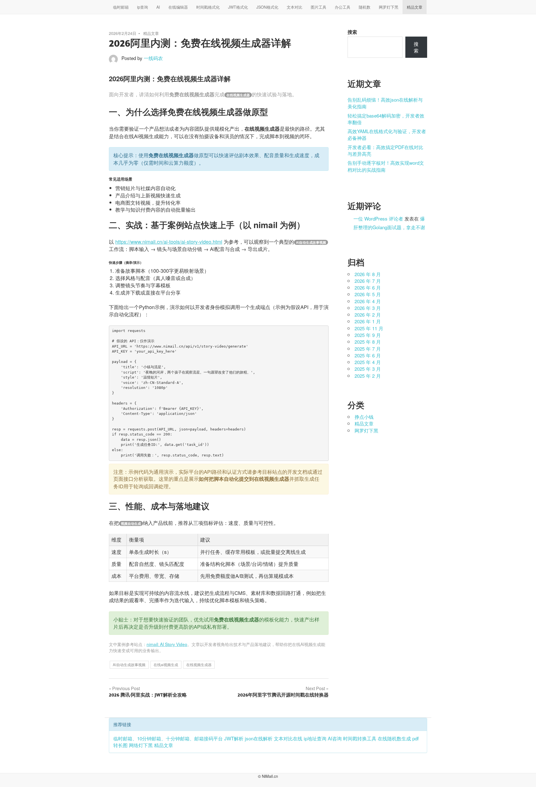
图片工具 (318, 7)
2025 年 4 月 (368, 361)
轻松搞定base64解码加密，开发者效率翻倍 (386, 119)
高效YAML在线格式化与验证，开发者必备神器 (387, 134)
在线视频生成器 (199, 664)
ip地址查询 (315, 738)
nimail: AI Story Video (167, 644)
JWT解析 (233, 738)
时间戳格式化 (208, 7)
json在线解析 (258, 738)
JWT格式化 (238, 7)
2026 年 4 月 (368, 301)
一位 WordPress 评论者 (378, 218)
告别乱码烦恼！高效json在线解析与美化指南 (385, 103)
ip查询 (142, 7)
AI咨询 (335, 738)
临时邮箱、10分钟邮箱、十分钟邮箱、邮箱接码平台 (168, 738)
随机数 (364, 7)
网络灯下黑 (141, 744)
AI (158, 7)
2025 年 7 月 (368, 348)
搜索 (352, 31)
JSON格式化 (267, 7)
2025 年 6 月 (368, 355)
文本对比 (294, 7)
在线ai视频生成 (166, 664)
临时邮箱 (121, 7)
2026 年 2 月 (368, 314)
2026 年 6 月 (368, 287)
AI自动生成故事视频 (129, 664)
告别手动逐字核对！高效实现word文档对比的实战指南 (386, 166)
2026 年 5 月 (368, 294)
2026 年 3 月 (368, 307)
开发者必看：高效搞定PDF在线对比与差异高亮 (385, 150)
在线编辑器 (178, 7)
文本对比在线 (288, 738)
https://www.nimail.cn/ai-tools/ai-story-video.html (168, 241)
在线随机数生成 (394, 738)
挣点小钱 (364, 416)
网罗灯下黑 (388, 7)
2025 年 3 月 (368, 368)
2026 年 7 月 (368, 280)
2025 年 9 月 (368, 334)
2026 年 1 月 (368, 321)
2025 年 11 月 (369, 328)
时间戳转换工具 (359, 738)
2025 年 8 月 (368, 341)
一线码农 (153, 57)
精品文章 (414, 7)
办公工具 (342, 7)
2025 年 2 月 (368, 375)
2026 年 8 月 (368, 274)
